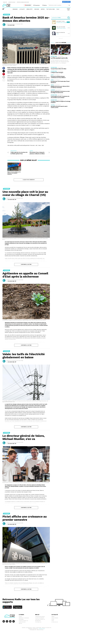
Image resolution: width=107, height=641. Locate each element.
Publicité (5, 2)
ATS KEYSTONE (11, 25)
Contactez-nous (11, 2)
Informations (38, 620)
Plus (58, 9)
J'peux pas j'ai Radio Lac (40, 619)
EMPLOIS (20, 623)
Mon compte (67, 1)
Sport (53, 620)
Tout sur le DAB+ (50, 9)
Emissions (15, 9)
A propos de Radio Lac (23, 620)
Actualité (22, 9)
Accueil (20, 616)
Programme (37, 5)
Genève (53, 616)
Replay (45, 5)
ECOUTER (28, 5)
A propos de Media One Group (23, 2)
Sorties (43, 9)
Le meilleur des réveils (40, 616)
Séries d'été (29, 9)
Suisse (53, 619)
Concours (36, 9)
